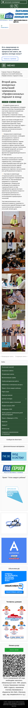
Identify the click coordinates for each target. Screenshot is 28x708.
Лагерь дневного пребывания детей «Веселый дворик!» (12, 413)
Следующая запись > (21, 356)
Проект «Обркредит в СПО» (10, 418)
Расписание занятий (8, 367)
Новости (13, 102)
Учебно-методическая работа (10, 381)
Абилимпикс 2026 (7, 409)
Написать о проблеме (10, 58)
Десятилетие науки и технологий (11, 402)
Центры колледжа (7, 398)
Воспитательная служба (9, 377)
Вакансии (4, 421)
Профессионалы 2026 (8, 405)
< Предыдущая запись (7, 356)
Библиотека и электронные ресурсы (12, 384)
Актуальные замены (7, 370)
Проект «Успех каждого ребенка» (11, 388)
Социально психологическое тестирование (10, 433)
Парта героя (5, 391)
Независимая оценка (8, 374)
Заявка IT (4, 425)
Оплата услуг (5, 428)
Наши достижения (7, 395)
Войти (3, 362)
